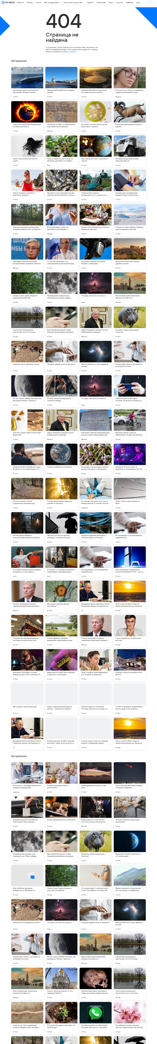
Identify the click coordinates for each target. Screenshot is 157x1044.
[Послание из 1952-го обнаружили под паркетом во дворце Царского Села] (61, 117)
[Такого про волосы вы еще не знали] (27, 151)
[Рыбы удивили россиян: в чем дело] (96, 915)
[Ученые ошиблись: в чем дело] (61, 460)
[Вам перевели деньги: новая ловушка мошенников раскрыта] (61, 323)
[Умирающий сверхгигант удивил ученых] (61, 83)
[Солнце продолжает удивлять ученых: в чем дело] (61, 494)
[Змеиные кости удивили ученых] (27, 357)
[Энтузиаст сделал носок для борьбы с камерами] (96, 254)
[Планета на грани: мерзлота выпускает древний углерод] (61, 768)
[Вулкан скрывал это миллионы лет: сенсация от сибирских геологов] (130, 1018)
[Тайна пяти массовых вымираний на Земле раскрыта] (27, 117)
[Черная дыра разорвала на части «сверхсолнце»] (96, 768)
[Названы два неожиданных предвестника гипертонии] (130, 186)
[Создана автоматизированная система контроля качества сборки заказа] (27, 631)
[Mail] (3, 2)
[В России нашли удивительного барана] (130, 117)
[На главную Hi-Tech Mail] (10, 2)
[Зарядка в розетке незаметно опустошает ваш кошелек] (27, 949)
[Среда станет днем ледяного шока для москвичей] (27, 288)
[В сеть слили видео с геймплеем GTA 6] (96, 836)
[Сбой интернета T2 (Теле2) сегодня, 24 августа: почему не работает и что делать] (96, 699)
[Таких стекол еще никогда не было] (130, 494)
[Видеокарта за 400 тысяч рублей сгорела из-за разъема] (61, 665)
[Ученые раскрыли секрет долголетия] (61, 915)
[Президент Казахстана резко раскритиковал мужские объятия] (27, 254)
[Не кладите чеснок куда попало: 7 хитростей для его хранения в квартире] (96, 460)
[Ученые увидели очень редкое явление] (130, 802)
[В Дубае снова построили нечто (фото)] (130, 665)
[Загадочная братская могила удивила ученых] (130, 254)
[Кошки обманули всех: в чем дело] (61, 949)
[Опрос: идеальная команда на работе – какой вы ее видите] (61, 699)
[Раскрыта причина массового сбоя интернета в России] (96, 528)
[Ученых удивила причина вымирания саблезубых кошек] (61, 631)
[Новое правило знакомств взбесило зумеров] (27, 186)
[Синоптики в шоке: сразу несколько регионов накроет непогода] (130, 836)
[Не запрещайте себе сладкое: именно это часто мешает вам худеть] (130, 871)
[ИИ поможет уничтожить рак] (27, 699)
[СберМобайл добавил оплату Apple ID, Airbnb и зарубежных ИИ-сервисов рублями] (27, 768)
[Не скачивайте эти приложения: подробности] (130, 528)
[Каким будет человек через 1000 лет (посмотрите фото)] (61, 836)
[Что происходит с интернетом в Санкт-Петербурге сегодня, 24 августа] (96, 1018)
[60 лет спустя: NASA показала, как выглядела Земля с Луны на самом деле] (27, 391)
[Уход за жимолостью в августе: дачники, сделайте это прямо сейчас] (61, 151)
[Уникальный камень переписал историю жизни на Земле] (96, 83)
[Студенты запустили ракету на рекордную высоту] (27, 802)
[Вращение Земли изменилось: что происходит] (130, 984)
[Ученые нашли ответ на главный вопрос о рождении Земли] (96, 734)
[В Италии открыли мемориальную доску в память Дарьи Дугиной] (96, 425)
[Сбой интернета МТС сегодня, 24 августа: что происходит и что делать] (61, 802)
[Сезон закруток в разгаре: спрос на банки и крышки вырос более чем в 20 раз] (96, 802)
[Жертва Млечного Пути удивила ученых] (96, 357)
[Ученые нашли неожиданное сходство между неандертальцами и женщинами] (61, 391)
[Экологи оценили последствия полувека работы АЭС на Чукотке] (27, 220)
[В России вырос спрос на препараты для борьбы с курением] (61, 220)
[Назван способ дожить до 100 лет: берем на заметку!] (96, 220)
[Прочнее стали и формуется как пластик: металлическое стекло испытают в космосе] (61, 186)
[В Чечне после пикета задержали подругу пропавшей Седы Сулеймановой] (130, 83)
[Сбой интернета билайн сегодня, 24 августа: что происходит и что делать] (27, 460)
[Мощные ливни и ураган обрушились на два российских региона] (130, 425)
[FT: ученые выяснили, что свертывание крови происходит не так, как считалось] (61, 254)
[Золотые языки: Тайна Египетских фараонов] (27, 425)
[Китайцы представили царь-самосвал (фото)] (130, 151)
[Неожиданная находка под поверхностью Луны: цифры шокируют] (61, 288)
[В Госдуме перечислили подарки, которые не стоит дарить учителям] (27, 562)
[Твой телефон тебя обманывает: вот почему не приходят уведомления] (96, 665)
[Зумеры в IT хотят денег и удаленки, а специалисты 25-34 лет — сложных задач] (130, 460)
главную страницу (69, 52)
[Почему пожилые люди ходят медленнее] (130, 949)
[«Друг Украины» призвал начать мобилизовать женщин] (96, 323)
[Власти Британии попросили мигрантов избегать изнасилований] (130, 288)
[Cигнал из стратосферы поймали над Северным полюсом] (130, 220)
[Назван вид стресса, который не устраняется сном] (130, 357)
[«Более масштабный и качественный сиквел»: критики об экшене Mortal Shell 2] (27, 528)
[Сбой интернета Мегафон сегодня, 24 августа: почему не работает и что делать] (130, 391)
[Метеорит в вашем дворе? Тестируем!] (61, 597)
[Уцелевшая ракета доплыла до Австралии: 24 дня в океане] (27, 83)
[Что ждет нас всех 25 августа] (96, 288)
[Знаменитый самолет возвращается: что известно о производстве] (96, 186)
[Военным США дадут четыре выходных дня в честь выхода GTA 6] (27, 665)
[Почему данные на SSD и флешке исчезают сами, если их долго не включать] (61, 734)
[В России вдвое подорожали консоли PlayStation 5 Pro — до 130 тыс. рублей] (130, 562)
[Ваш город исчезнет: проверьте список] (96, 151)
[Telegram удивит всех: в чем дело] (61, 357)
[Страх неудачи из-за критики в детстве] (130, 631)
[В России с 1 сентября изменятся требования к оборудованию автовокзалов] (61, 562)
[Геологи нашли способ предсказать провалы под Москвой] (27, 494)
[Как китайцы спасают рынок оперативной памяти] (27, 871)
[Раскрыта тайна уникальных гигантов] (130, 323)
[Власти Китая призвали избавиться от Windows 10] (27, 1018)
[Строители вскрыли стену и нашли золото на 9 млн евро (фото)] (96, 871)
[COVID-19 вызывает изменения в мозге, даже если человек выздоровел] (130, 699)
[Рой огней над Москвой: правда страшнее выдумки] (130, 915)
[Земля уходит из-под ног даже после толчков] (61, 871)
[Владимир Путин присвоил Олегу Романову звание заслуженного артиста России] (96, 597)
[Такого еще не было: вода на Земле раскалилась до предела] (130, 597)
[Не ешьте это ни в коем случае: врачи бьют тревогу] (96, 117)
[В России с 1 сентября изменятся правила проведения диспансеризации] (27, 915)
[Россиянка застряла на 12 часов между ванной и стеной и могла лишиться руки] (96, 494)
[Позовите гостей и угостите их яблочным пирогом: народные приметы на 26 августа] (27, 836)
